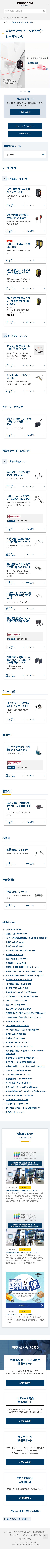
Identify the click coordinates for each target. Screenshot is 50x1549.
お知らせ (25, 1187)
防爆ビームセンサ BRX (14, 929)
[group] (25, 65)
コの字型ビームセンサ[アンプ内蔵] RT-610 (21, 1058)
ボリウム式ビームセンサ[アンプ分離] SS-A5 (22, 1087)
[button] (21, 91)
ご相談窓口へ (25, 1498)
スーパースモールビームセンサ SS (18, 1083)
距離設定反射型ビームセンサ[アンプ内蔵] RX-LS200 (25, 1066)
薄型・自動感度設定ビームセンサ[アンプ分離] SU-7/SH (26, 1091)
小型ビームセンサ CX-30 (15, 946)
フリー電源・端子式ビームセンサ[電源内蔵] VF (23, 1108)
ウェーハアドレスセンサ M (15, 1005)
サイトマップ (7, 1532)
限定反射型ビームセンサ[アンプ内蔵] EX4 (21, 992)
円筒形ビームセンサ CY (14, 954)
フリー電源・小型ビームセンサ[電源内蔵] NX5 (22, 1030)
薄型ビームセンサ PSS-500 (16, 1034)
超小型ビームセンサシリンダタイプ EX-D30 (22, 996)
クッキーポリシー (15, 1535)
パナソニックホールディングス (32, 1535)
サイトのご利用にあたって (22, 1532)
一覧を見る (22, 1137)
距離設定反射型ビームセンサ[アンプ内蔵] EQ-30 (24, 971)
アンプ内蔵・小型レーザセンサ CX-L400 (20, 950)
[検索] (44, 11)
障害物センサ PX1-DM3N (15, 1038)
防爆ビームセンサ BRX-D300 (16, 934)
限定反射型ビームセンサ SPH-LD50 (19, 1079)
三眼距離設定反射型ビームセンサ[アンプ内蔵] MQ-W (25, 1013)
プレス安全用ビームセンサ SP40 (17, 1074)
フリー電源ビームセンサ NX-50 (17, 1025)
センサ (5, 22)
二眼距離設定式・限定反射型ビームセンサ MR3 (23, 1017)
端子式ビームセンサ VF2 (15, 1112)
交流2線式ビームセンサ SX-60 (17, 1104)
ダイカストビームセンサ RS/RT (17, 1042)
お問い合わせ (25, 112)
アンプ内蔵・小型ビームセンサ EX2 (18, 984)
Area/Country (26, 1539)
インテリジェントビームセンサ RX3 (18, 1070)
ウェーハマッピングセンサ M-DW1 (18, 1009)
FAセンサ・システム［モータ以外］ (16, 1519)
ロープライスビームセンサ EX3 (17, 988)
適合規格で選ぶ (25, 133)
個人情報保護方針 (39, 1532)
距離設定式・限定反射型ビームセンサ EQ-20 (22, 967)
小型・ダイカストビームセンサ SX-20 (19, 1095)
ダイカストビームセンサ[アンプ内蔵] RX (20, 1062)
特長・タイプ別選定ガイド (25, 126)
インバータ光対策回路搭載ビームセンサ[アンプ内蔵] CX (26, 938)
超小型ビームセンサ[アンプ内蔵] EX (19, 980)
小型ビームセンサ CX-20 (15, 942)
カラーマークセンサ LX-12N (16, 1000)
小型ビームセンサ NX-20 (15, 1021)
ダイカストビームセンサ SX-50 (17, 1099)
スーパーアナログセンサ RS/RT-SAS (19, 1046)
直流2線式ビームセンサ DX (16, 963)
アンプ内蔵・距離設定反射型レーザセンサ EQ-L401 (24, 975)
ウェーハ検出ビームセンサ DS (16, 959)
